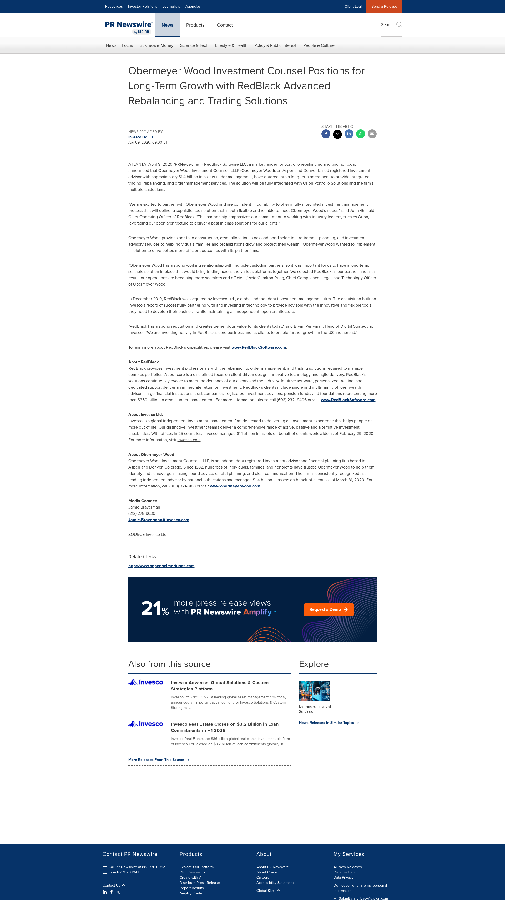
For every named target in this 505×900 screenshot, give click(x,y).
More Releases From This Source (156, 759)
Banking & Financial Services (315, 709)
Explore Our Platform (197, 867)
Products (195, 25)
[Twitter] (118, 892)
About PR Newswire (272, 867)
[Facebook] (111, 892)
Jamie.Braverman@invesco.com (158, 520)
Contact (225, 25)
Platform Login (345, 872)
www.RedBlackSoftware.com (258, 347)
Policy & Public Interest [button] (275, 45)
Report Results (192, 888)
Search (387, 25)
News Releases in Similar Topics (326, 722)
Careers (262, 877)
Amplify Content (192, 893)
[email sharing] (372, 134)
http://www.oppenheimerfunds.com (161, 566)
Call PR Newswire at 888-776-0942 (137, 867)
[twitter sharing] (337, 135)
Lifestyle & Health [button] (231, 45)
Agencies (193, 6)
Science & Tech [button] (194, 45)
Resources (114, 6)
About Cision (266, 872)
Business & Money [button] (156, 45)
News (167, 25)
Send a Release (384, 6)
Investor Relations (142, 6)
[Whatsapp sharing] (360, 134)
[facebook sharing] (325, 134)
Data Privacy (344, 877)
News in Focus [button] (119, 45)
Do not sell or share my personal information (360, 888)
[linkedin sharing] (349, 134)
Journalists (171, 6)
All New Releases (348, 867)
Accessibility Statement (275, 883)
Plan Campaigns (192, 872)
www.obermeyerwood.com (235, 486)
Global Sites (266, 890)
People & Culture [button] (319, 45)
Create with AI (191, 877)
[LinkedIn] (105, 892)
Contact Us (112, 885)
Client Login (354, 6)
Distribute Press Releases (201, 883)
